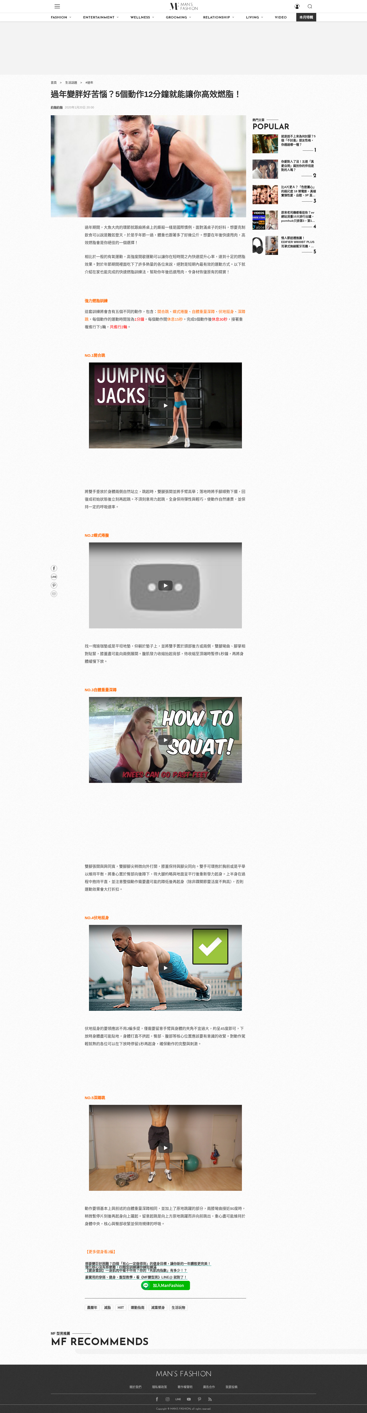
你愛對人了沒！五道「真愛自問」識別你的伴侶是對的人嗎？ (297, 165)
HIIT (121, 1307)
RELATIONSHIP (216, 17)
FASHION (59, 17)
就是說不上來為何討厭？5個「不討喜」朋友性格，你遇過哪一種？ (298, 140)
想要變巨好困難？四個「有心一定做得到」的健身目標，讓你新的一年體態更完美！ (148, 1264)
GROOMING (176, 17)
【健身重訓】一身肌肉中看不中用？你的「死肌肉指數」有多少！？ (136, 1270)
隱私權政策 (159, 1387)
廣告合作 (209, 1387)
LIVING (252, 17)
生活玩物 (178, 1307)
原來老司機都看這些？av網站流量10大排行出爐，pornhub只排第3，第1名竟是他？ (298, 217)
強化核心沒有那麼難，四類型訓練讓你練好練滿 (121, 1267)
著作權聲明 (185, 1387)
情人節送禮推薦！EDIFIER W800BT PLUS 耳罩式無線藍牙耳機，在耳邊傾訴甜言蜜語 (297, 242)
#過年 (89, 82)
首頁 (54, 82)
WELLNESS (140, 17)
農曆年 (92, 1307)
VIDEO (281, 17)
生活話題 (71, 82)
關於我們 (135, 1387)
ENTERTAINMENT (98, 17)
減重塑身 (158, 1307)
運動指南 (137, 1307)
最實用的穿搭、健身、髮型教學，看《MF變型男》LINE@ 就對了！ (136, 1277)
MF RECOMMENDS (99, 1342)
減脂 (107, 1307)
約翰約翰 (57, 107)
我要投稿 (231, 1387)
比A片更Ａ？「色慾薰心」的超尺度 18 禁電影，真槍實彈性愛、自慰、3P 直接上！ (298, 191)
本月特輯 (306, 17)
